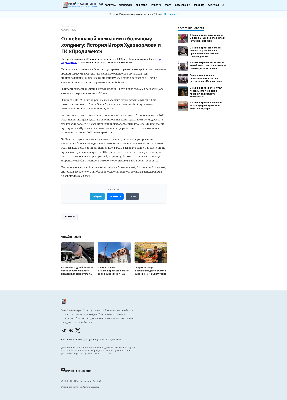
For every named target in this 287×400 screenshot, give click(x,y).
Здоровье (213, 5)
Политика (110, 5)
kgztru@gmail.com (90, 387)
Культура (156, 5)
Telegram (97, 196)
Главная (64, 26)
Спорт (168, 5)
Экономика (125, 5)
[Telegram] (63, 330)
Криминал (198, 5)
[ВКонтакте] (70, 330)
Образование (182, 5)
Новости (73, 26)
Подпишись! (171, 14)
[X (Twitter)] (77, 330)
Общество (141, 5)
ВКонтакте (115, 196)
